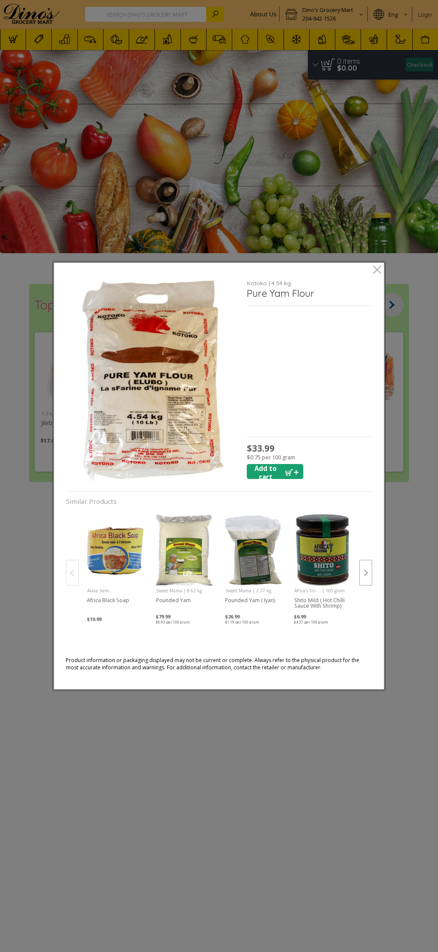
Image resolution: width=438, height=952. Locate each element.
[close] (377, 270)
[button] (153, 381)
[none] (115, 564)
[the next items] (365, 572)
